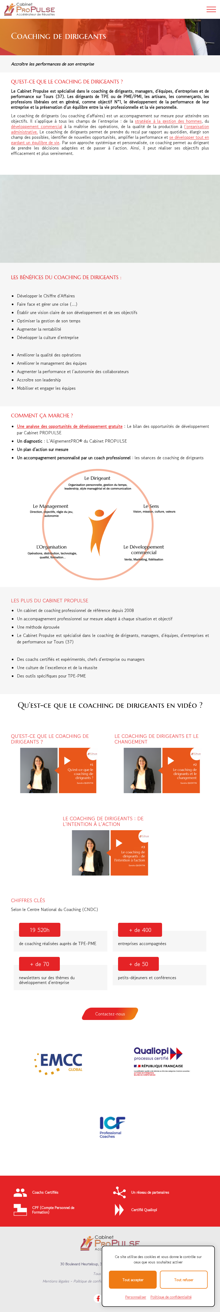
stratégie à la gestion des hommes (168, 121)
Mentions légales (55, 1281)
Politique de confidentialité (94, 1281)
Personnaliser (135, 1297)
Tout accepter (133, 1279)
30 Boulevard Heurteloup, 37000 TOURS (92, 1264)
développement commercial (36, 126)
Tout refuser (183, 1279)
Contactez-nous (110, 1014)
